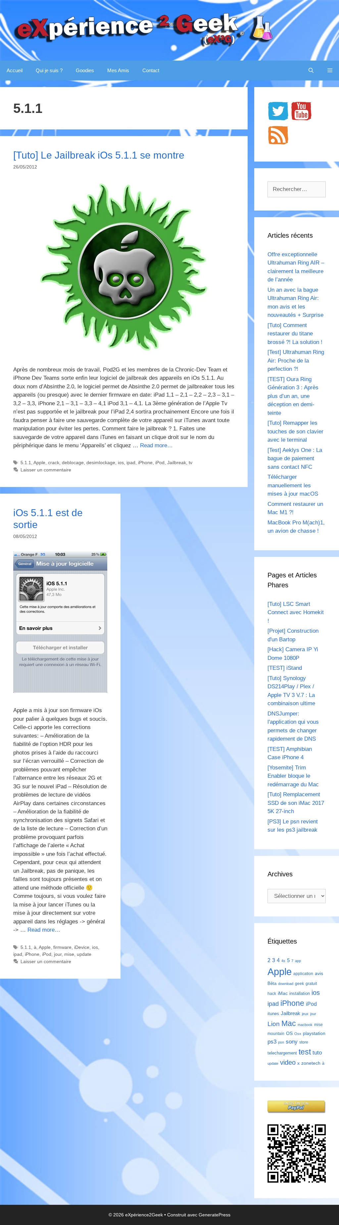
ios (121, 462)
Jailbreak (176, 462)
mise (69, 954)
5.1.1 (26, 462)
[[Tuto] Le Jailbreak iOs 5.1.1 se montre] (124, 350)
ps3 (271, 1042)
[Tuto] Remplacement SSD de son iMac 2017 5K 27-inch (295, 802)
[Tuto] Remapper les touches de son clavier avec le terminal (295, 431)
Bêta (271, 983)
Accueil (15, 70)
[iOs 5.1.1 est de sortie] (60, 691)
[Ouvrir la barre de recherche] (311, 70)
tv (190, 462)
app (298, 961)
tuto (317, 1052)
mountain (275, 1033)
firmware (62, 947)
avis (319, 973)
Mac (288, 1023)
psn (281, 1042)
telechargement (282, 1053)
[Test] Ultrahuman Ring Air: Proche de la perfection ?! (295, 360)
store (303, 1042)
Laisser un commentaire (46, 469)
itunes (273, 1013)
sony (292, 1042)
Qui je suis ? (49, 70)
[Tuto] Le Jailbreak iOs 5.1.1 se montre (98, 155)
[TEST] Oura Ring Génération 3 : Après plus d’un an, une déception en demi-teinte (292, 396)
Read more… (156, 445)
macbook (305, 1025)
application (303, 973)
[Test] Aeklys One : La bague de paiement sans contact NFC (294, 458)
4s (283, 961)
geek (299, 983)
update (84, 954)
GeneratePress (214, 1214)
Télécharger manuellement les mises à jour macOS (292, 485)
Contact (150, 70)
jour (58, 954)
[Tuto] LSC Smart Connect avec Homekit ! (295, 612)
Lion (273, 1023)
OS (289, 1033)
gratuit (311, 983)
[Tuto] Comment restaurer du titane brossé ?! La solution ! (294, 333)
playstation (314, 1033)
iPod (160, 462)
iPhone (145, 462)
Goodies (85, 70)
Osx (297, 1034)
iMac (283, 993)
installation (299, 993)
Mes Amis (118, 70)
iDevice (81, 947)
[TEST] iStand (284, 668)
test (305, 1052)
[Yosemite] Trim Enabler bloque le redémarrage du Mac (293, 776)
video (288, 1062)
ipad (130, 462)
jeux (305, 1014)
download (285, 984)
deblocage (73, 462)
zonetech (310, 1063)
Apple (39, 462)
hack (271, 993)
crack (53, 462)
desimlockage (100, 462)
